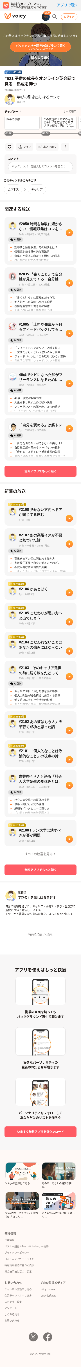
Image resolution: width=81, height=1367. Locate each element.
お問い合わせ (11, 1320)
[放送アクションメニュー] (65, 147)
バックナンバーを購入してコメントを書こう (39, 166)
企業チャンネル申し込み (18, 1295)
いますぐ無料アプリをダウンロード (40, 1131)
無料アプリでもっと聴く (41, 471)
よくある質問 (11, 1314)
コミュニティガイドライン (19, 1259)
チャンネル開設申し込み (18, 1289)
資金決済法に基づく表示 (18, 1271)
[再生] (69, 232)
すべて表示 (69, 111)
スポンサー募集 (13, 1302)
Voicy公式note (48, 1295)
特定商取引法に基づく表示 (19, 1265)
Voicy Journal (48, 1289)
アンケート (10, 1308)
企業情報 (9, 1240)
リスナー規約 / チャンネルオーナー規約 (26, 1246)
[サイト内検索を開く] (55, 16)
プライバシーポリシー (16, 1252)
